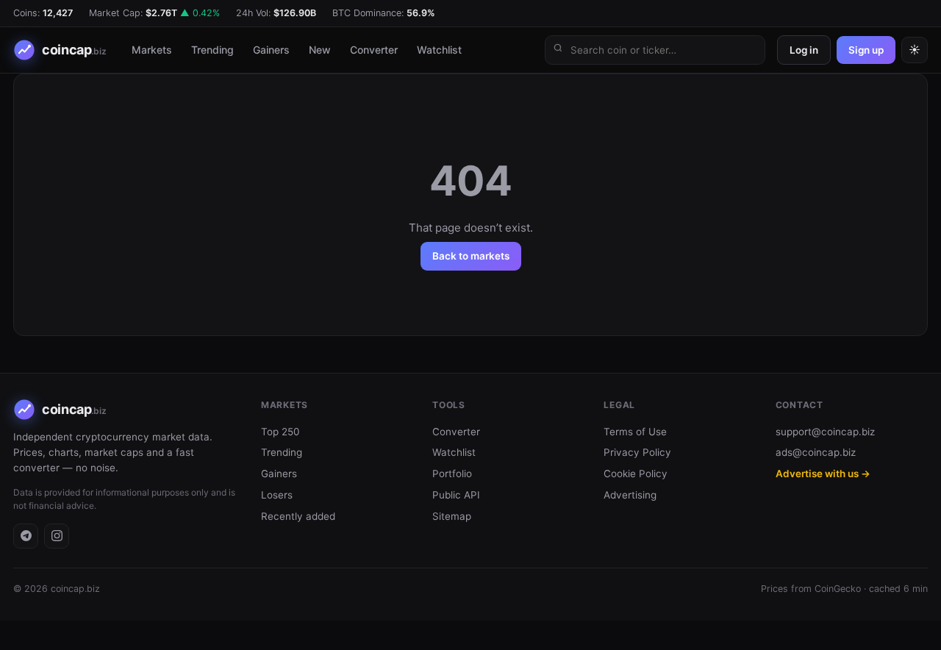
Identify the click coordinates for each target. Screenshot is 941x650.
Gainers (271, 49)
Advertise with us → (823, 473)
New (320, 49)
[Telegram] (25, 536)
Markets (152, 49)
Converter (374, 49)
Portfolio (452, 473)
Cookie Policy (636, 473)
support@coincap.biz (825, 432)
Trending (212, 49)
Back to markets (470, 256)
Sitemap (451, 516)
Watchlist (439, 49)
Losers (277, 495)
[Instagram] (56, 536)
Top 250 (280, 432)
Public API (456, 495)
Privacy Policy (637, 452)
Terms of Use (635, 432)
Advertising (630, 495)
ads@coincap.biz (816, 452)
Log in (804, 50)
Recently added (298, 516)
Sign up (866, 50)
